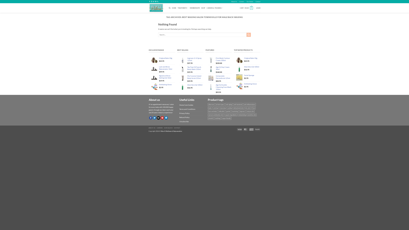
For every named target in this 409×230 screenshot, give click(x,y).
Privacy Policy (184, 113)
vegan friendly (226, 118)
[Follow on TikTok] (153, 1)
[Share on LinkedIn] (166, 118)
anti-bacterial (238, 104)
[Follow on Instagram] (151, 1)
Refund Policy (184, 117)
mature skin (250, 111)
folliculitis (221, 111)
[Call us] (157, 1)
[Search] (169, 8)
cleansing (223, 108)
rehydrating (242, 115)
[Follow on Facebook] (149, 1)
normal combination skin (215, 115)
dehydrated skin (238, 108)
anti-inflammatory (249, 104)
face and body (212, 111)
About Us (234, 1)
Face (253, 108)
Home (174, 8)
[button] (246, 8)
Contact (258, 1)
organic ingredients (231, 115)
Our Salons (250, 1)
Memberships (195, 8)
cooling (230, 108)
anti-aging (229, 104)
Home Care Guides (186, 105)
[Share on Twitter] (154, 118)
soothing (217, 118)
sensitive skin (252, 115)
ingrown (242, 111)
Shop (203, 8)
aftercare (211, 104)
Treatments (182, 8)
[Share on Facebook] (151, 118)
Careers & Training (214, 8)
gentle (228, 111)
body (209, 108)
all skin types (220, 104)
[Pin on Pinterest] (162, 118)
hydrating (235, 111)
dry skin (247, 108)
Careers (241, 1)
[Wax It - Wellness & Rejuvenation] (157, 8)
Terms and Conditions (187, 109)
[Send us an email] (155, 1)
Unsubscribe (184, 121)
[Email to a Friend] (158, 118)
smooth (210, 118)
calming (215, 108)
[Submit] (249, 35)
